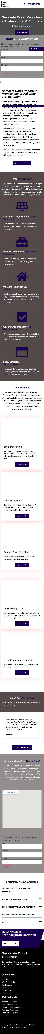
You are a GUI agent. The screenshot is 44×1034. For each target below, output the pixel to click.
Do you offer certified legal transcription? (18, 907)
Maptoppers (21, 1027)
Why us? (5, 922)
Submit (6, 73)
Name (4, 50)
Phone (4, 65)
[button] (22, 890)
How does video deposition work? (14, 899)
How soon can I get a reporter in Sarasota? (18, 914)
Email (4, 57)
